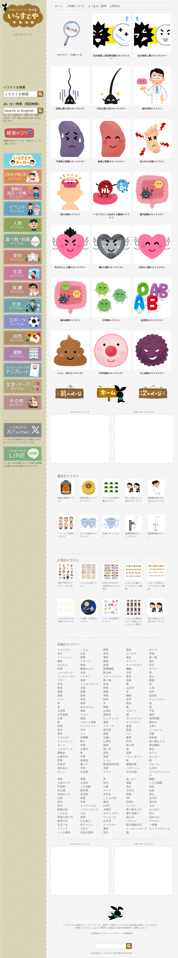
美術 (83, 695)
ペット (61, 699)
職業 (105, 649)
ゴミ (83, 733)
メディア (108, 725)
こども (84, 649)
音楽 (83, 672)
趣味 (60, 661)
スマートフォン (112, 676)
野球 (60, 760)
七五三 (84, 828)
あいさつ (131, 778)
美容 (83, 699)
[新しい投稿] (69, 402)
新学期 (84, 790)
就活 (128, 703)
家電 (105, 664)
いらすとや (107, 953)
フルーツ (131, 710)
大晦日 (107, 809)
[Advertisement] (23, 58)
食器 (128, 725)
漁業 (83, 778)
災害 (83, 687)
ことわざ (62, 813)
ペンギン (131, 805)
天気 (83, 767)
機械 (128, 668)
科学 (151, 691)
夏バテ (84, 764)
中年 (83, 729)
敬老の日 (62, 820)
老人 (151, 676)
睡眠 (128, 695)
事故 (105, 657)
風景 (83, 703)
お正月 (130, 687)
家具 (128, 676)
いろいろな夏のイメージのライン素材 (133, 586)
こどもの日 (109, 797)
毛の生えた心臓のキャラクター (70, 267)
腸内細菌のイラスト (70, 320)
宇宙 (83, 756)
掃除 (105, 695)
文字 (151, 664)
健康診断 (131, 764)
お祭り (153, 725)
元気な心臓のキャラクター (152, 267)
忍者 (83, 801)
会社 (60, 653)
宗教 (151, 733)
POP (129, 741)
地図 (128, 782)
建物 (105, 661)
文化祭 (84, 771)
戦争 (105, 699)
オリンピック (65, 741)
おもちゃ (62, 664)
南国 (83, 718)
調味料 (107, 714)
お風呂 (107, 710)
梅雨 (105, 745)
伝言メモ (62, 824)
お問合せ (115, 6)
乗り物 (107, 680)
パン (128, 733)
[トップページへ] (22, 27)
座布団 (107, 729)
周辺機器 (154, 745)
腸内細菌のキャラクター (152, 214)
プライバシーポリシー (112, 933)
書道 (105, 801)
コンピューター (66, 676)
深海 (60, 778)
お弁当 (153, 767)
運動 (105, 691)
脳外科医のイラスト (152, 108)
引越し (107, 737)
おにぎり (154, 809)
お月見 (107, 820)
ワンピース (109, 817)
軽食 (60, 687)
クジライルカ (88, 805)
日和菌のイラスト (111, 320)
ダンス (61, 745)
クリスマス (132, 722)
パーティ (85, 676)
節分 (60, 805)
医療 (83, 657)
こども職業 (155, 782)
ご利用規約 (95, 933)
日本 (128, 672)
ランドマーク (134, 718)
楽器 (105, 733)
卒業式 (61, 764)
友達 (105, 684)
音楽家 (84, 794)
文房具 (61, 710)
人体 (151, 687)
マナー (61, 680)
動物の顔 (62, 809)
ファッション (65, 657)
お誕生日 (62, 756)
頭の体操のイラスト (70, 214)
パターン (131, 820)
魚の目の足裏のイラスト (152, 161)
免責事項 (128, 933)
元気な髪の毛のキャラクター (111, 108)
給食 (151, 790)
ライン (107, 771)
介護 (60, 718)
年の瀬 (61, 790)
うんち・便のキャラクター (70, 373)
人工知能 (85, 786)
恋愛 (83, 691)
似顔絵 (153, 695)
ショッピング (65, 672)
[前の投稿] (153, 402)
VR (128, 797)
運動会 (61, 752)
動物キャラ (86, 668)
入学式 (130, 790)
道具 (105, 653)
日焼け (130, 801)
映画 (128, 729)
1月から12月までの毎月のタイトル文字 (111, 586)
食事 (83, 680)
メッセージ (155, 729)
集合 (151, 748)
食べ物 (153, 657)
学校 (151, 653)
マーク (153, 668)
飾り (83, 741)
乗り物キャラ (134, 809)
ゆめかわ (154, 817)
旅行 (151, 661)
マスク (84, 714)
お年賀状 (62, 714)
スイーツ (131, 661)
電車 (60, 733)
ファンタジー (157, 699)
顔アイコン (86, 824)
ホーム (59, 6)
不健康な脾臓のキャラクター (70, 161)
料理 (60, 668)
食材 (83, 710)
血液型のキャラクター (152, 320)
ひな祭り (85, 820)
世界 (128, 699)
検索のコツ (31, 140)
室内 (105, 752)
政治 (60, 729)
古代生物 (131, 771)
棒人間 (130, 745)
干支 (151, 710)
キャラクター (134, 664)
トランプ (62, 828)
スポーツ (85, 661)
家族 (83, 664)
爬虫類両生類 (111, 764)
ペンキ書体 (63, 832)
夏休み (153, 722)
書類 (105, 722)
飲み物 (107, 672)
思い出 (107, 748)
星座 (83, 817)
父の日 (153, 797)
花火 (128, 786)
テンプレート (88, 725)
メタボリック (65, 748)
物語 (151, 714)
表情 (60, 695)
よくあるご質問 (97, 6)
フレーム (154, 764)
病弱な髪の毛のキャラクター (70, 108)
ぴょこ (61, 771)
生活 (60, 684)
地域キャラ (63, 794)
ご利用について (75, 6)
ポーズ (153, 649)
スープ (107, 790)
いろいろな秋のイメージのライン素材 (156, 586)
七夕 (83, 813)
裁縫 (151, 778)
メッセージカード (136, 828)
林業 (83, 797)
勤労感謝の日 (134, 824)
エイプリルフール (159, 828)
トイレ (107, 760)
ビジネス (131, 653)
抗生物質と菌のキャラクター (152, 55)
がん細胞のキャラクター (152, 373)
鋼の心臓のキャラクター (111, 267)
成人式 (130, 817)
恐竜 (128, 794)
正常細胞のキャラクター (111, 373)
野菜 (105, 687)
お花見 (84, 782)
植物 (105, 706)
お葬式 (84, 748)
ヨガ (151, 805)
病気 (128, 649)
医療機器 (108, 668)
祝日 (60, 801)
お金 (83, 653)
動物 (151, 680)
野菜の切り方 (65, 817)
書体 (105, 828)
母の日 (153, 801)
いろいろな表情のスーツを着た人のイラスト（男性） (133, 621)
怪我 (60, 725)
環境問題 (154, 718)
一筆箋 (153, 824)
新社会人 (62, 767)
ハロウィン (132, 767)
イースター (109, 824)
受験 (60, 691)
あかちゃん (86, 706)
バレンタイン (134, 756)
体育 (83, 745)
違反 (128, 657)
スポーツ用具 (88, 722)
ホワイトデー (111, 813)
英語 (105, 756)
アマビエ (154, 820)
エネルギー (63, 737)
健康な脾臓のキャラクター (111, 161)
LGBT (106, 805)
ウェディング (111, 718)
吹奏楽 (84, 760)
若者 (128, 680)
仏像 (105, 786)
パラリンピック (89, 809)
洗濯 (105, 767)
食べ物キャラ (157, 741)
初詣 (151, 786)
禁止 (151, 794)
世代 (105, 782)
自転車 (153, 737)
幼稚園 (84, 737)
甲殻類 (61, 786)
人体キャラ (63, 782)
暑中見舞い (132, 813)
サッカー (154, 756)
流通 (128, 752)
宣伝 (105, 832)
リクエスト (63, 649)
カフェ (153, 752)
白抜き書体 (86, 832)
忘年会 (107, 794)
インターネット (89, 684)
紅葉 (60, 797)
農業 (128, 737)
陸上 (151, 813)
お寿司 (107, 741)
